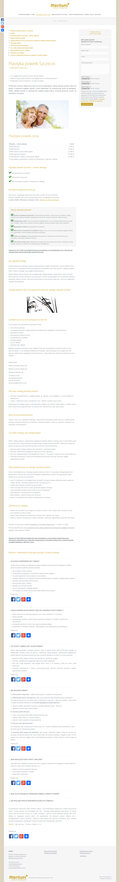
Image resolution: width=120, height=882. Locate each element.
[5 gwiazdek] (13, 824)
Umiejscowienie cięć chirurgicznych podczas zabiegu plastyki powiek (33, 40)
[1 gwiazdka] (9, 824)
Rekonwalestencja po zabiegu (20, 50)
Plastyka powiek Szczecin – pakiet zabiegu (24, 35)
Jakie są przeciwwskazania (19, 45)
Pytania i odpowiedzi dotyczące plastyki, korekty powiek (28, 55)
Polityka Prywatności (105, 878)
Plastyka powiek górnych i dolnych (21, 31)
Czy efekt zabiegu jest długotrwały (21, 48)
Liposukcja (83, 856)
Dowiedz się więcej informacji (49, 200)
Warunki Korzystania (50, 851)
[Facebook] (13, 600)
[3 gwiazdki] (11, 824)
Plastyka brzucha (85, 853)
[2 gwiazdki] (10, 824)
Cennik (12, 33)
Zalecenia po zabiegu (17, 53)
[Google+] (23, 600)
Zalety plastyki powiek (17, 38)
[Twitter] (18, 600)
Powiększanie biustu (86, 851)
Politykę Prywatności (96, 101)
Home (54, 21)
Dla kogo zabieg (15, 43)
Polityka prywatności (50, 853)
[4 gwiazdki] (12, 824)
